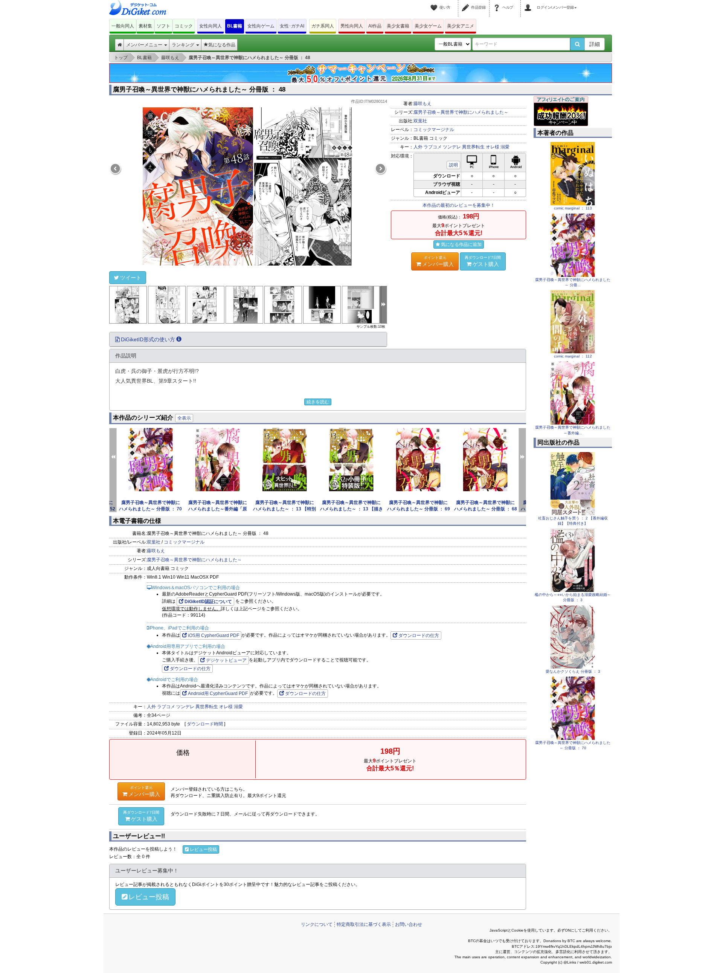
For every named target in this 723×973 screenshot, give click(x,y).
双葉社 (420, 121)
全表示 (184, 418)
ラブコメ (433, 147)
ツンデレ (452, 147)
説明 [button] (453, 165)
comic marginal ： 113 (573, 208)
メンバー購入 (438, 261)
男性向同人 (351, 26)
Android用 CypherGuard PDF (218, 693)
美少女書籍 (398, 26)
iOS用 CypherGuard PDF (213, 635)
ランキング (183, 44)
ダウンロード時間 (205, 724)
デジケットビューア (226, 660)
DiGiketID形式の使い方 (148, 339)
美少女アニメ (460, 26)
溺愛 (504, 147)
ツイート (130, 278)
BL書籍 (234, 26)
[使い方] (435, 3)
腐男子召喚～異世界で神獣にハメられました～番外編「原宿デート (217, 509)
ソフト (163, 26)
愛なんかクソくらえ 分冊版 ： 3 (573, 671)
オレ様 (492, 147)
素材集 (145, 26)
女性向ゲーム (261, 26)
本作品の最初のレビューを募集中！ (459, 205)
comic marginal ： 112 (573, 356)
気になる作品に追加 (461, 244)
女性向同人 (210, 26)
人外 (418, 147)
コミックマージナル (433, 129)
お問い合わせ (408, 924)
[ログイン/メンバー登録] (529, 3)
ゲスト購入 (483, 261)
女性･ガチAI (292, 26)
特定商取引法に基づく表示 (364, 924)
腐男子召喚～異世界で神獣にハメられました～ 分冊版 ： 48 (199, 89)
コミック (184, 26)
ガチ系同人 (322, 26)
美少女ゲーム (428, 26)
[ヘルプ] (498, 3)
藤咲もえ (422, 103)
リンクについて (317, 924)
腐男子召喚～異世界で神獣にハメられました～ (460, 112)
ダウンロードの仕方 (418, 635)
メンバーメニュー (144, 44)
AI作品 (374, 26)
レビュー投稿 (203, 849)
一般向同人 (122, 26)
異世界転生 (473, 147)
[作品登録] (466, 3)
